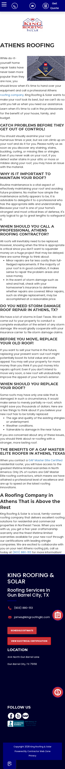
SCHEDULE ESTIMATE (22, 630)
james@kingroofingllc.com (32, 617)
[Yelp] (18, 718)
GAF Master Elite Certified (45, 460)
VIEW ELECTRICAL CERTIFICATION (29, 641)
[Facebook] (11, 718)
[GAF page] (25, 718)
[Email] (32, 6)
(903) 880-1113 (22, 552)
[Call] (14, 6)
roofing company (12, 95)
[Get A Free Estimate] (9, 763)
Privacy (32, 755)
